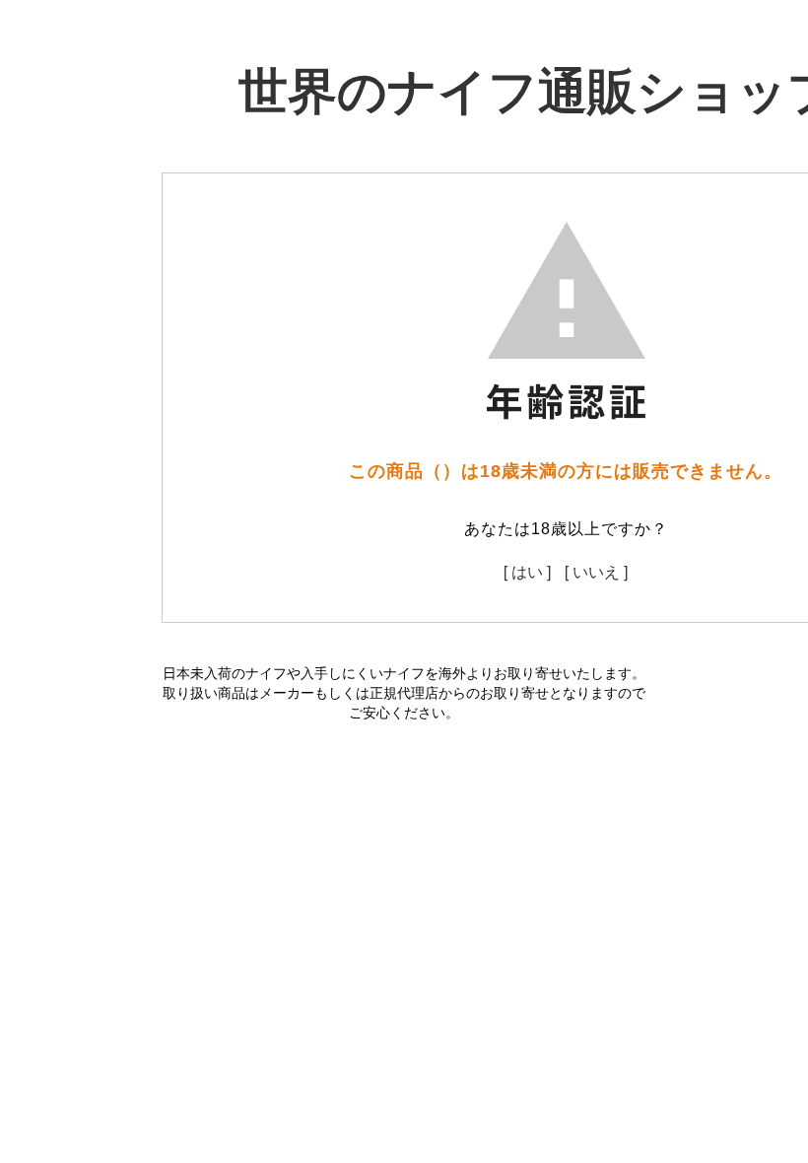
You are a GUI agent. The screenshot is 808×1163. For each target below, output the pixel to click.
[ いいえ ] (596, 571)
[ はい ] (527, 571)
